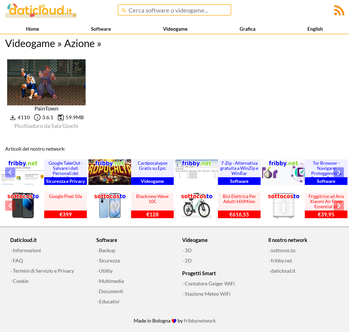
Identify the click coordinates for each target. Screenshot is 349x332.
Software (101, 29)
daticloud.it (283, 271)
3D (188, 250)
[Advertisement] (132, 91)
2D (188, 260)
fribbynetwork (200, 320)
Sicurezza (109, 260)
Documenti (111, 291)
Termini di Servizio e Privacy (43, 271)
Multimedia (111, 281)
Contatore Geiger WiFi (210, 283)
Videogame (175, 29)
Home (32, 29)
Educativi (109, 301)
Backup (107, 250)
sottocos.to (283, 250)
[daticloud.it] (41, 16)
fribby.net (281, 260)
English (315, 29)
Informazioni (27, 250)
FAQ (18, 260)
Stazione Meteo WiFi (207, 294)
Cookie (20, 281)
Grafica (247, 29)
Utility (106, 271)
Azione (79, 43)
